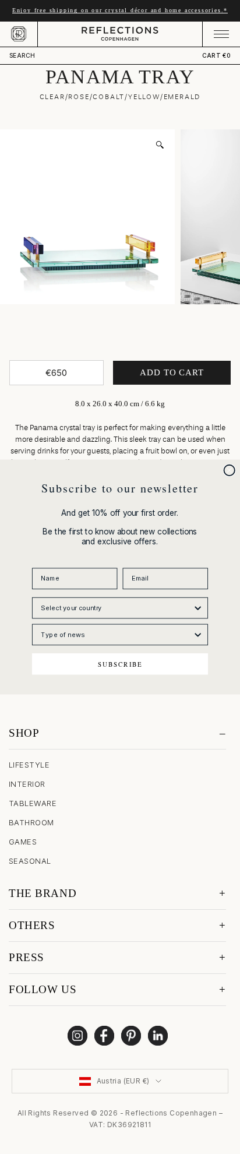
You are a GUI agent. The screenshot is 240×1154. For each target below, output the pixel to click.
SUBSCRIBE (120, 663)
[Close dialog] (229, 470)
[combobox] (116, 607)
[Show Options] (198, 607)
